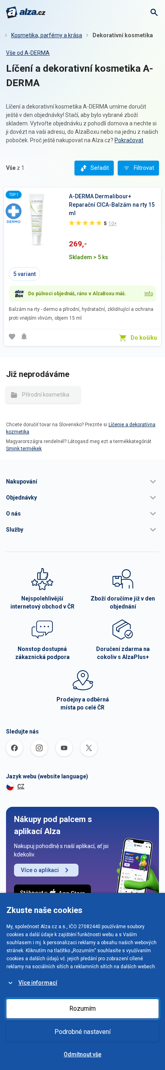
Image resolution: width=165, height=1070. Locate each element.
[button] (82, 482)
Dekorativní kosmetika (123, 35)
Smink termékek (24, 448)
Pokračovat (129, 140)
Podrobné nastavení (82, 1032)
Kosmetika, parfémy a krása (46, 35)
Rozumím (82, 1008)
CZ (20, 786)
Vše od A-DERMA (28, 53)
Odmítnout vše (82, 1054)
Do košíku (144, 338)
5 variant (24, 274)
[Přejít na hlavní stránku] (26, 12)
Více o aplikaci (40, 870)
